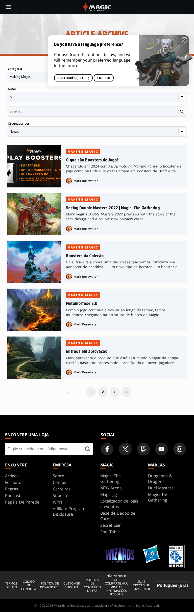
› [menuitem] (114, 392)
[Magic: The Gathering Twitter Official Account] (125, 449)
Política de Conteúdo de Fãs (92, 585)
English (103, 77)
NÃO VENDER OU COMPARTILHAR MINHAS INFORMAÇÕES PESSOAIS (116, 585)
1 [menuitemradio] (91, 392)
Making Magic (83, 151)
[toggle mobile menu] (8, 7)
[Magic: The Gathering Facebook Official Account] (107, 449)
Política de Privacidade (49, 585)
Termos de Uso (11, 585)
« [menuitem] (67, 392)
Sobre (58, 476)
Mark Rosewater (86, 181)
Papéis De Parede (22, 502)
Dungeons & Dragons (160, 478)
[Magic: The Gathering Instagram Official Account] (179, 449)
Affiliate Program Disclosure (69, 511)
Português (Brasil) (73, 77)
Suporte (60, 495)
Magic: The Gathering (110, 478)
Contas (59, 482)
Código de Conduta (28, 585)
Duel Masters (161, 488)
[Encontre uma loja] (87, 449)
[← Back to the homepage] (97, 6)
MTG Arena (111, 488)
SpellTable (110, 532)
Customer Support (71, 585)
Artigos (12, 476)
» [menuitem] (126, 392)
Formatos (14, 482)
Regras (11, 489)
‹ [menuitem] (79, 392)
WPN (57, 502)
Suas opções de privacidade (141, 585)
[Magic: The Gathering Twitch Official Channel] (143, 449)
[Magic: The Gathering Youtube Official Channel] (161, 449)
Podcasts (13, 495)
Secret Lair (110, 525)
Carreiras (61, 489)
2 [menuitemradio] (103, 392)
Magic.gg (108, 494)
